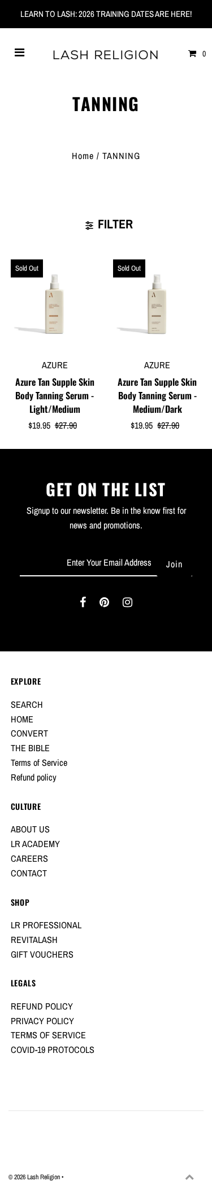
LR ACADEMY (35, 843)
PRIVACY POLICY (42, 1021)
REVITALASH (34, 939)
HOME (22, 719)
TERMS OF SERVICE (48, 1035)
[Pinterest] (104, 604)
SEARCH (27, 704)
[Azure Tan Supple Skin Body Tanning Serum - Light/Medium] (55, 303)
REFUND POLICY (42, 1006)
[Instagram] (127, 604)
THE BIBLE (30, 748)
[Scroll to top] (189, 1176)
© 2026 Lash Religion (35, 1177)
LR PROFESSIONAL (46, 925)
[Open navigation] (19, 53)
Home (83, 155)
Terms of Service (39, 762)
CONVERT (29, 733)
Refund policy (34, 777)
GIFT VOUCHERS (42, 954)
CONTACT (29, 873)
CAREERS (29, 858)
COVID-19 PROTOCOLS (52, 1049)
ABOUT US (30, 829)
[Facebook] (83, 604)
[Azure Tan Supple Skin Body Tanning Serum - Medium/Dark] (157, 303)
